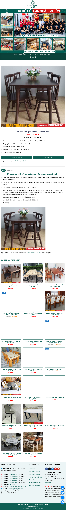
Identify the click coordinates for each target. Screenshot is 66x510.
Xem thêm (48, 482)
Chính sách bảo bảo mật (35, 477)
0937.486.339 (22, 487)
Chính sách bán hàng (34, 474)
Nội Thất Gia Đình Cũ (32, 54)
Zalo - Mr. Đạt (48, 157)
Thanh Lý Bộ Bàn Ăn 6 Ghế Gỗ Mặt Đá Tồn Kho (11, 370)
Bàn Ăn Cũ (43, 54)
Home (15, 54)
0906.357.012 (14, 482)
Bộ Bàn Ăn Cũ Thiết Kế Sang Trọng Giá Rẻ (33, 398)
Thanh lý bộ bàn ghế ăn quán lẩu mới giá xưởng (11, 342)
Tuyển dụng (32, 468)
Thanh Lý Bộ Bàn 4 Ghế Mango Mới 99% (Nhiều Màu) (54, 342)
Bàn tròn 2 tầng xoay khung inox (55, 397)
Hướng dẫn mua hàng (34, 480)
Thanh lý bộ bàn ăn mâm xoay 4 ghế (33, 342)
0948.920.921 (14, 474)
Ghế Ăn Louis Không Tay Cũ (54, 369)
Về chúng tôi (10, 170)
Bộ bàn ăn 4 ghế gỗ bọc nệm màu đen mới (11, 285)
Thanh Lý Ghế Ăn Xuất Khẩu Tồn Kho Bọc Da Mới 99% (11, 314)
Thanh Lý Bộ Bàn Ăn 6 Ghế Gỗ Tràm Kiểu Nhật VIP (55, 285)
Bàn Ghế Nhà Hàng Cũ (17, 161)
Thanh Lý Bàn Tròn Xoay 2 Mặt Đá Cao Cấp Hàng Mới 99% (11, 454)
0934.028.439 (14, 476)
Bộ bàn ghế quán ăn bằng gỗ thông (33, 285)
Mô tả (3, 170)
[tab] (3, 170)
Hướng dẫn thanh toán (35, 483)
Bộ (23, 161)
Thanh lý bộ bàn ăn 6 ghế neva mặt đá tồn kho (54, 314)
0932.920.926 (14, 478)
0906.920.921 (12, 484)
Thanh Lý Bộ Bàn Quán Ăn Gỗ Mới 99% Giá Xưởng (33, 370)
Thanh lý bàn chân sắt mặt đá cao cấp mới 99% (33, 426)
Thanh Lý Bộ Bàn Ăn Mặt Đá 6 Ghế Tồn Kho (33, 314)
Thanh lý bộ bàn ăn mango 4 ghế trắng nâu (33, 454)
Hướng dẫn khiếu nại (34, 485)
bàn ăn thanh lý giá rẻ (34, 253)
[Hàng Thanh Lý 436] (33, 4)
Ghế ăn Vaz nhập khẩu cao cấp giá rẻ (11, 426)
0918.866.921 (14, 480)
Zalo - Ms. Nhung (17, 157)
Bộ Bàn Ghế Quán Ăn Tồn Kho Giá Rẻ (54, 426)
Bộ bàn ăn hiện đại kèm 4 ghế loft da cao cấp (11, 398)
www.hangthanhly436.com (15, 489)
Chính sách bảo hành (34, 471)
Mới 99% (49, 54)
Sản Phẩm (22, 54)
